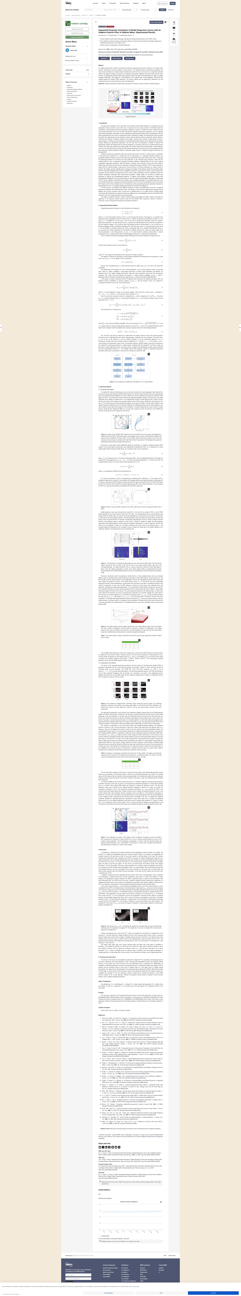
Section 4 (153, 199)
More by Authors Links (72, 60)
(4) (162, 262)
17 (99, 184)
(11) (162, 474)
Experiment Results (72, 91)
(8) (162, 331)
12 (106, 172)
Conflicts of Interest (72, 101)
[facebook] (109, 1147)
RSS (165, 1255)
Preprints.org (143, 1272)
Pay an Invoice (107, 1270)
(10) (162, 466)
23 (132, 716)
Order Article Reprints (156, 22)
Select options (70, 1275)
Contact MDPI (106, 1274)
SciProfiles (143, 1276)
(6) (162, 304)
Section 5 (135, 200)
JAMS (141, 1281)
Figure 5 (105, 581)
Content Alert (172, 1255)
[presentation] (127, 212)
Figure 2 (130, 395)
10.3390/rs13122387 (100, 15)
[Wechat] (112, 1147)
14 (105, 178)
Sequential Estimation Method (74, 89)
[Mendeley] (119, 1147)
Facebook (161, 1270)
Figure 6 (143, 667)
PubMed (115, 1045)
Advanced (171, 10)
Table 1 (153, 589)
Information (112, 3)
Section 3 (152, 197)
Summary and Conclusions (74, 95)
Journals (95, 3)
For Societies (125, 1279)
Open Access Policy (108, 1272)
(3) (162, 249)
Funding (69, 99)
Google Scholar (140, 1020)
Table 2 (160, 748)
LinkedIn (161, 1268)
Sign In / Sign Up (162, 3)
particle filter (121, 83)
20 (105, 604)
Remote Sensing (76, 15)
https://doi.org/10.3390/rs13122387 (127, 49)
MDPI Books (143, 1270)
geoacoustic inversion (131, 83)
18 (106, 193)
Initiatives (136, 3)
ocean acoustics (143, 83)
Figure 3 (102, 482)
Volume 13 (84, 15)
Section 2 (123, 197)
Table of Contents (71, 82)
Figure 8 (124, 889)
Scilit (158, 1024)
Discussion (69, 93)
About (144, 3)
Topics (104, 3)
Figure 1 (141, 343)
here (107, 1184)
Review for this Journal (77, 33)
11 (117, 170)
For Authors (124, 1268)
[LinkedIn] (106, 1147)
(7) (162, 316)
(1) (162, 212)
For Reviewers (125, 1270)
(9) (162, 453)
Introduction (70, 87)
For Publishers (125, 1276)
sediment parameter (111, 83)
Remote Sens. (69, 1255)
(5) (162, 287)
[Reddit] (116, 1147)
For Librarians (125, 1274)
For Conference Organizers (128, 1281)
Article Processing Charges (110, 1268)
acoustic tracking (154, 83)
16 (143, 180)
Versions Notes (130, 58)
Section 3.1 (144, 787)
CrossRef (149, 1020)
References (70, 103)
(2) (162, 240)
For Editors (124, 1272)
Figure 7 (152, 787)
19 (145, 578)
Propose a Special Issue (77, 37)
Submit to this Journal (77, 29)
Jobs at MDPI (106, 1276)
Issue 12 (91, 15)
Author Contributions (72, 97)
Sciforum (142, 1268)
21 (106, 656)
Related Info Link (70, 56)
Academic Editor (70, 46)
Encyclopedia (143, 1279)
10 (105, 161)
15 (149, 178)
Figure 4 (155, 519)
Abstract (69, 85)
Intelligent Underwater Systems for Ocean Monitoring (136, 55)
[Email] (100, 1147)
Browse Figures (117, 58)
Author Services (124, 3)
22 (125, 658)
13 (107, 172)
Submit (173, 3)
